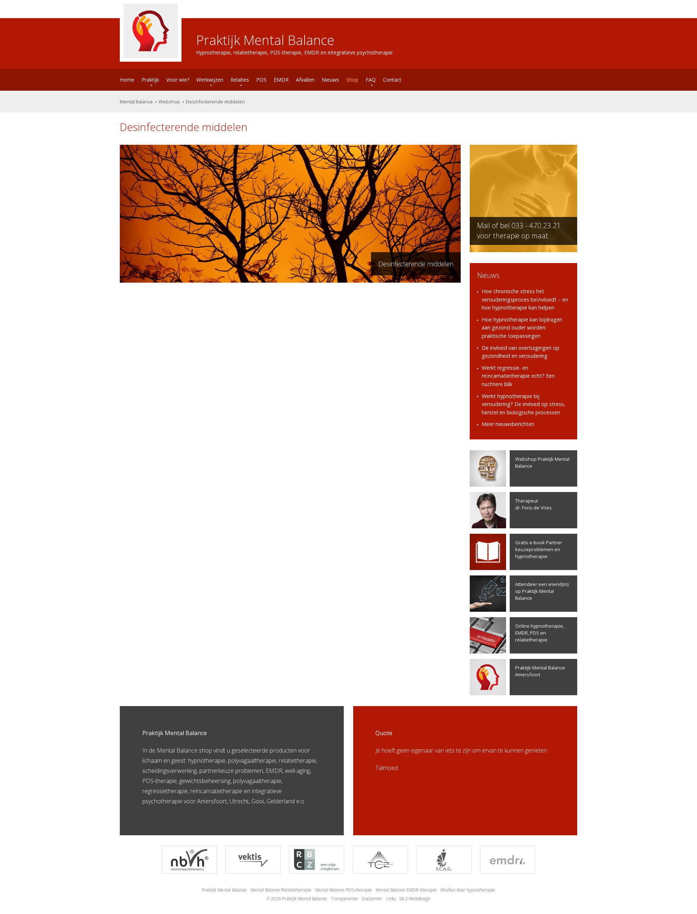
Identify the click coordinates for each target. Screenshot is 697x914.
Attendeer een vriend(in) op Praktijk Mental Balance (541, 591)
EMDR (281, 79)
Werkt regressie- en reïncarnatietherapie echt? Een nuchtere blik (518, 376)
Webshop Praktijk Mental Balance (542, 462)
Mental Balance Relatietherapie (280, 890)
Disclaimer (372, 898)
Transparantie (344, 898)
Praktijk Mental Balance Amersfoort (540, 671)
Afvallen (305, 79)
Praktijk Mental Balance (224, 890)
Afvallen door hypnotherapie (467, 890)
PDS (261, 79)
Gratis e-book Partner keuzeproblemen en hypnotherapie (538, 549)
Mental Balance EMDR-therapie (406, 890)
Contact (392, 79)
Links (391, 898)
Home (127, 79)
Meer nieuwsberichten (508, 424)
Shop (352, 79)
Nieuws (330, 79)
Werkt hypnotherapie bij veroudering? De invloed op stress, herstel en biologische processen (523, 404)
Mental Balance (136, 101)
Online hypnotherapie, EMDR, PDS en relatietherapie (539, 633)
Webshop (169, 101)
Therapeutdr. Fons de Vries (533, 504)
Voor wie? (177, 79)
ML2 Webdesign (415, 898)
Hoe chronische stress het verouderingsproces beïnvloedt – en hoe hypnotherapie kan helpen (525, 299)
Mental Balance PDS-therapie (343, 890)
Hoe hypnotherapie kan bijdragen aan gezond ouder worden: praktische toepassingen (522, 327)
